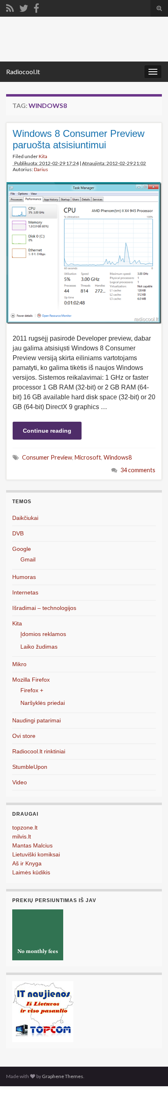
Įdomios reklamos (43, 634)
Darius (41, 169)
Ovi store (23, 736)
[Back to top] (149, 1077)
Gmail (27, 559)
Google (21, 549)
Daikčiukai (25, 518)
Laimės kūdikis (31, 872)
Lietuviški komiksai (36, 854)
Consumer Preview (47, 457)
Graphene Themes (62, 1076)
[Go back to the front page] (84, 39)
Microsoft (88, 457)
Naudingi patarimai (36, 720)
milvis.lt (21, 836)
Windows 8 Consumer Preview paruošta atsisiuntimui (78, 139)
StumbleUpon (29, 767)
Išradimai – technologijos (44, 608)
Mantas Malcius (32, 845)
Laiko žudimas (38, 646)
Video (19, 782)
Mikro (19, 664)
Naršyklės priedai (42, 703)
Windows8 (118, 457)
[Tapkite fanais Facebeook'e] (36, 7)
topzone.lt (25, 827)
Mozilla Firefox (31, 679)
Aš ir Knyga (27, 863)
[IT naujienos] (42, 1011)
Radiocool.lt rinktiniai (38, 751)
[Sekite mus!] (23, 7)
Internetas (25, 592)
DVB (18, 533)
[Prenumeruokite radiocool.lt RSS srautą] (10, 7)
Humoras (24, 577)
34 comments (137, 470)
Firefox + (31, 690)
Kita (43, 156)
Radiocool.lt (23, 71)
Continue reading (47, 430)
